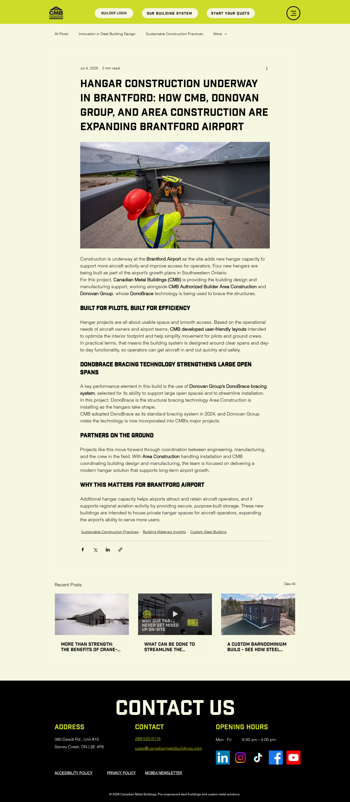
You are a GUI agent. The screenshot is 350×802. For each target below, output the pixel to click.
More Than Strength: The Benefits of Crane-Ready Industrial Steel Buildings (89, 646)
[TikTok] (258, 758)
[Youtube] (293, 758)
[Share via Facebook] (82, 549)
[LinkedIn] (223, 758)
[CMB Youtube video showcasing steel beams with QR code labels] (175, 614)
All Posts (61, 34)
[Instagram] (240, 758)
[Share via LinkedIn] (107, 549)
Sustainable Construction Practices (174, 34)
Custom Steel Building (208, 531)
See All (289, 583)
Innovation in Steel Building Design (107, 34)
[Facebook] (276, 758)
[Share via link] (120, 549)
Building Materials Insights (164, 531)
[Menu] (293, 13)
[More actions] (267, 68)
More (217, 34)
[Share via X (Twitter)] (95, 549)
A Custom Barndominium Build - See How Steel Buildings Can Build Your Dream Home (256, 646)
